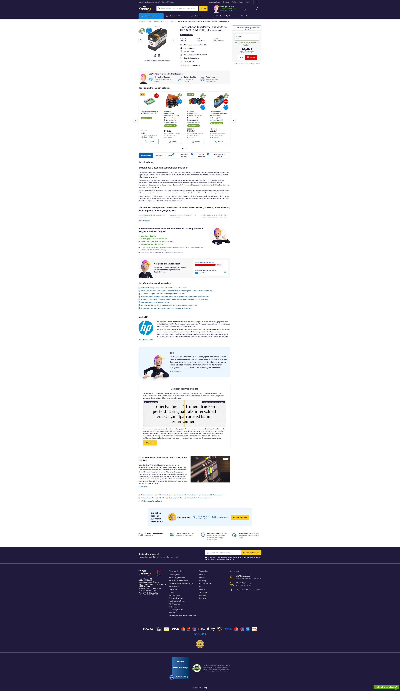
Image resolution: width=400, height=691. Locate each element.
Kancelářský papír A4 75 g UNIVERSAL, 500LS (149, 112)
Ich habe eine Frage (240, 517)
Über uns (202, 575)
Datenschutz (173, 589)
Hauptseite (142, 21)
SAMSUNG (203, 592)
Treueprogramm (174, 595)
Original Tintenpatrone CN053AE (204, 262)
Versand (251, 51)
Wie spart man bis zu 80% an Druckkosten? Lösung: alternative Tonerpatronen (169, 305)
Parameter (159, 156)
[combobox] (246, 37)
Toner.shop (203, 571)
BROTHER (202, 595)
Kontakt (248, 2)
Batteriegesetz (174, 607)
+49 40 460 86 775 (228, 9)
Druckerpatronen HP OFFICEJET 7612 (214, 215)
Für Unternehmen (237, 2)
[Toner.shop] (145, 8)
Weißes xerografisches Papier (151, 501)
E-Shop (150, 21)
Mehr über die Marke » (147, 340)
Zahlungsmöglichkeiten (177, 578)
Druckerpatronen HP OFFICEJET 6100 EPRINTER (152, 216)
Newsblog (226, 2)
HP (168, 21)
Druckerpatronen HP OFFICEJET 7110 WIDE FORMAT (183, 216)
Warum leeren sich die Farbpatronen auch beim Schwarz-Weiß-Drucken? (166, 308)
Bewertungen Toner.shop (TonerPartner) (182, 616)
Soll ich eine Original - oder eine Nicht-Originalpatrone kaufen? (163, 294)
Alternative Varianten (184, 156)
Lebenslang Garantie (176, 610)
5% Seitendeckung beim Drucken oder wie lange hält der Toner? (163, 288)
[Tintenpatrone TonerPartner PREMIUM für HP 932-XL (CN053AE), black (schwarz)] (157, 51)
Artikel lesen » (143, 486)
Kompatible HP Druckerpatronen (213, 495)
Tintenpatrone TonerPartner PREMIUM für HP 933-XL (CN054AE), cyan (218, 114)
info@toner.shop (223, 517)
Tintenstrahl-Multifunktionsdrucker (199, 498)
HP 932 (173, 21)
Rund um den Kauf (176, 571)
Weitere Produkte (201, 156)
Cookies (171, 592)
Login (244, 10)
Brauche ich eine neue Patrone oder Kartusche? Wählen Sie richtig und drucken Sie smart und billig (176, 291)
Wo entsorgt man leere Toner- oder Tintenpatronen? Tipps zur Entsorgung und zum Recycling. (174, 299)
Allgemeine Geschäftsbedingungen (181, 583)
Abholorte (172, 613)
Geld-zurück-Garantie (176, 598)
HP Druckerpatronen (165, 495)
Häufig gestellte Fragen (219, 156)
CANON (202, 589)
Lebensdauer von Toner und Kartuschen (155, 302)
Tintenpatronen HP (147, 498)
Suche (203, 8)
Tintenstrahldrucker (175, 498)
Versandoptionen (214, 2)
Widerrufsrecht (174, 586)
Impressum (203, 598)
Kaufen (252, 57)
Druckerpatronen (159, 21)
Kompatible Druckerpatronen (187, 495)
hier (233, 559)
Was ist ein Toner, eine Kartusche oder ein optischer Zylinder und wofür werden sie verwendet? (175, 297)
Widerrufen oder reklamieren (178, 581)
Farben (170, 156)
